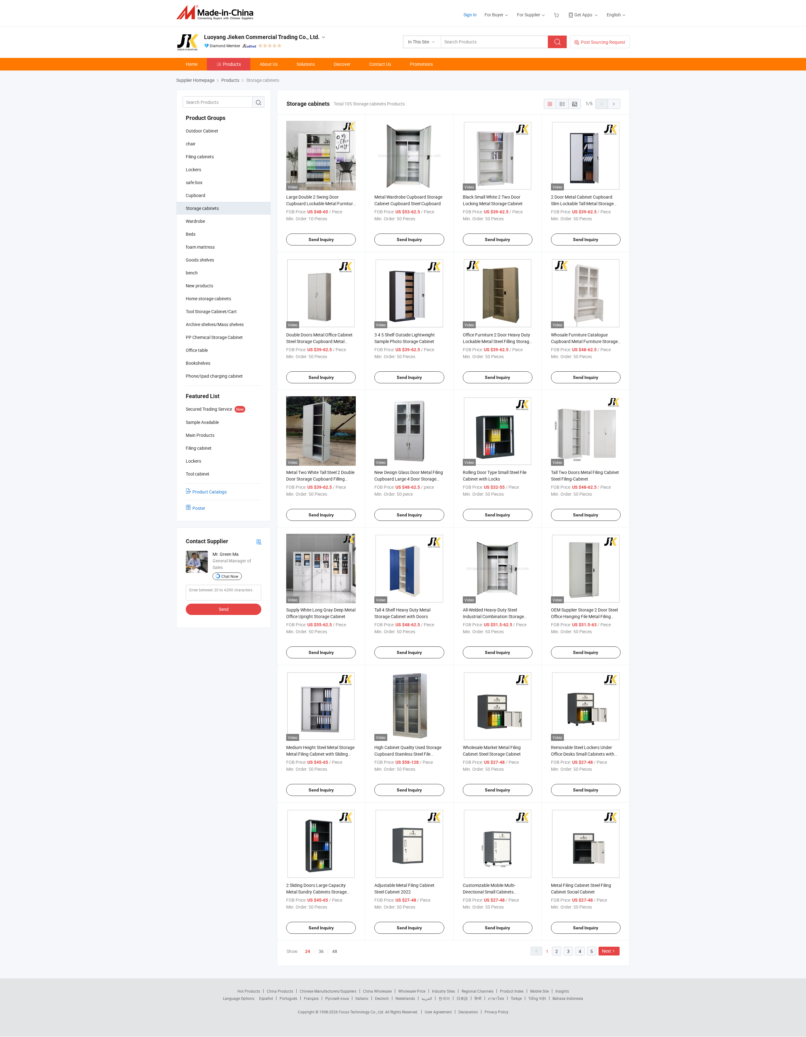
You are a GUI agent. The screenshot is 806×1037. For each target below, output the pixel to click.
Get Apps (583, 15)
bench (192, 273)
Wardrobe (195, 221)
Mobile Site (539, 991)
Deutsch (382, 998)
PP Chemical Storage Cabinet (214, 337)
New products (199, 286)
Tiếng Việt (537, 998)
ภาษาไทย (496, 998)
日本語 (462, 998)
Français (311, 998)
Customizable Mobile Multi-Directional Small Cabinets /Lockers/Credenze (489, 891)
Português (288, 998)
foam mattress (200, 247)
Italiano (361, 998)
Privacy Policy (496, 1011)
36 (321, 951)
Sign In (470, 15)
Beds (191, 234)
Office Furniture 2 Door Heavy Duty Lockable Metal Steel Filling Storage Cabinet (497, 341)
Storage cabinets (202, 208)
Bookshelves (198, 363)
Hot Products (248, 991)
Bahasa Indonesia (568, 998)
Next (606, 951)
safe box (194, 182)
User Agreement (438, 1011)
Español (266, 998)
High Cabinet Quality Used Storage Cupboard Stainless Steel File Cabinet (407, 754)
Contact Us (380, 64)
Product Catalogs (209, 492)
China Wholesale (377, 991)
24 (307, 951)
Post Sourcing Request (603, 42)
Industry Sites (443, 991)
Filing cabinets (200, 157)
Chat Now (229, 576)
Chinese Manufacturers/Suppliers (328, 991)
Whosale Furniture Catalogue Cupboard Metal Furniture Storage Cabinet (584, 341)
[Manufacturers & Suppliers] (216, 12)
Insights (562, 991)
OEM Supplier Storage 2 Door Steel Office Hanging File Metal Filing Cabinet (584, 616)
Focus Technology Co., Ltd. (362, 1011)
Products (232, 64)
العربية (427, 998)
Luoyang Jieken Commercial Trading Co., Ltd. (262, 37)
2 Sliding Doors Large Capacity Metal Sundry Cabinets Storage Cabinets (316, 891)
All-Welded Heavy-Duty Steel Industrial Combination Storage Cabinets (493, 616)
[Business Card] (258, 541)
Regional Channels (477, 991)
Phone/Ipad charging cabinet (214, 376)
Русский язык (337, 998)
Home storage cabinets (208, 299)
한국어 (444, 998)
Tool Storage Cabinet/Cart (211, 311)
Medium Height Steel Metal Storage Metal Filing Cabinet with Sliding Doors (320, 754)
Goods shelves (200, 260)
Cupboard (195, 195)
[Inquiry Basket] (557, 15)
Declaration (468, 1011)
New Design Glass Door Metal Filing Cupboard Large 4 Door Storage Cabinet (408, 478)
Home (191, 64)
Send (224, 609)
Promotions (421, 64)
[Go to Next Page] (614, 104)
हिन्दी (477, 998)
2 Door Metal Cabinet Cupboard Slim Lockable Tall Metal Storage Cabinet (582, 203)
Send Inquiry (321, 239)
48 (334, 951)
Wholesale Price (411, 991)
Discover (342, 64)
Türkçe (516, 998)
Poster (198, 508)
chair (191, 144)
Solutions (306, 64)
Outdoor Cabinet (202, 131)
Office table (197, 350)
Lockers (193, 169)
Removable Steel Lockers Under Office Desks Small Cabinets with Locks (582, 754)
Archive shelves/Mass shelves (215, 324)
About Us (269, 64)
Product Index (512, 991)
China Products (280, 991)
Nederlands (405, 998)
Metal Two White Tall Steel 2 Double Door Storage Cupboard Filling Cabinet (320, 478)
